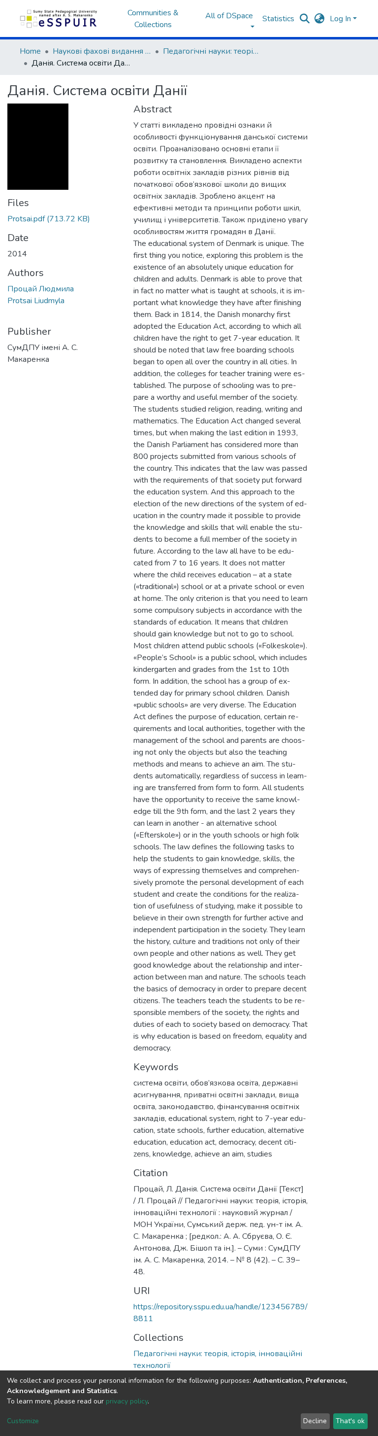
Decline (315, 1421)
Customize (23, 1421)
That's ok (350, 1421)
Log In (340, 18)
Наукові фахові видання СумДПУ (102, 51)
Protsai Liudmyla (35, 300)
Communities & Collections (153, 18)
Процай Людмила (40, 288)
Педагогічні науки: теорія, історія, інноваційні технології (212, 51)
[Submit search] (305, 18)
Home (30, 51)
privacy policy (127, 1401)
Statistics (278, 18)
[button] (320, 19)
